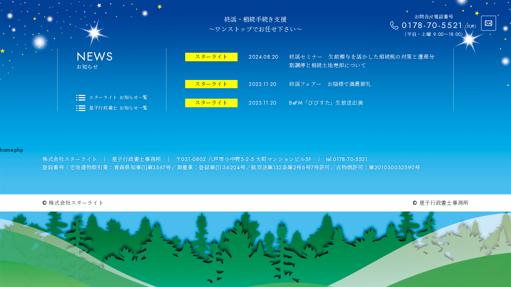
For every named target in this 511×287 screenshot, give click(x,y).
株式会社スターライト (76, 203)
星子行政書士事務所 (444, 203)
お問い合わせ (488, 23)
